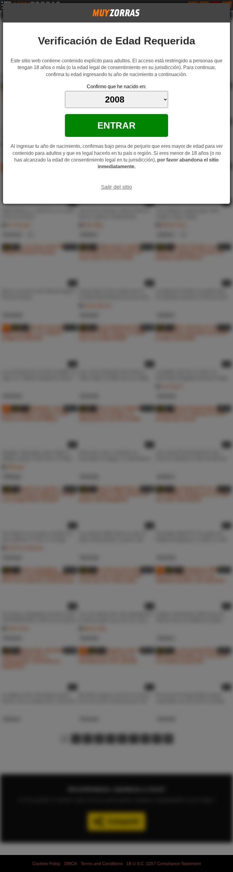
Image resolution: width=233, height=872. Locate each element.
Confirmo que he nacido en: (116, 86)
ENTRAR (116, 125)
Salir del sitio (116, 187)
